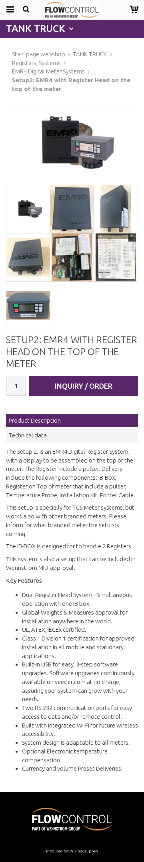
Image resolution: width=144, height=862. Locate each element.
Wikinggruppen (84, 851)
